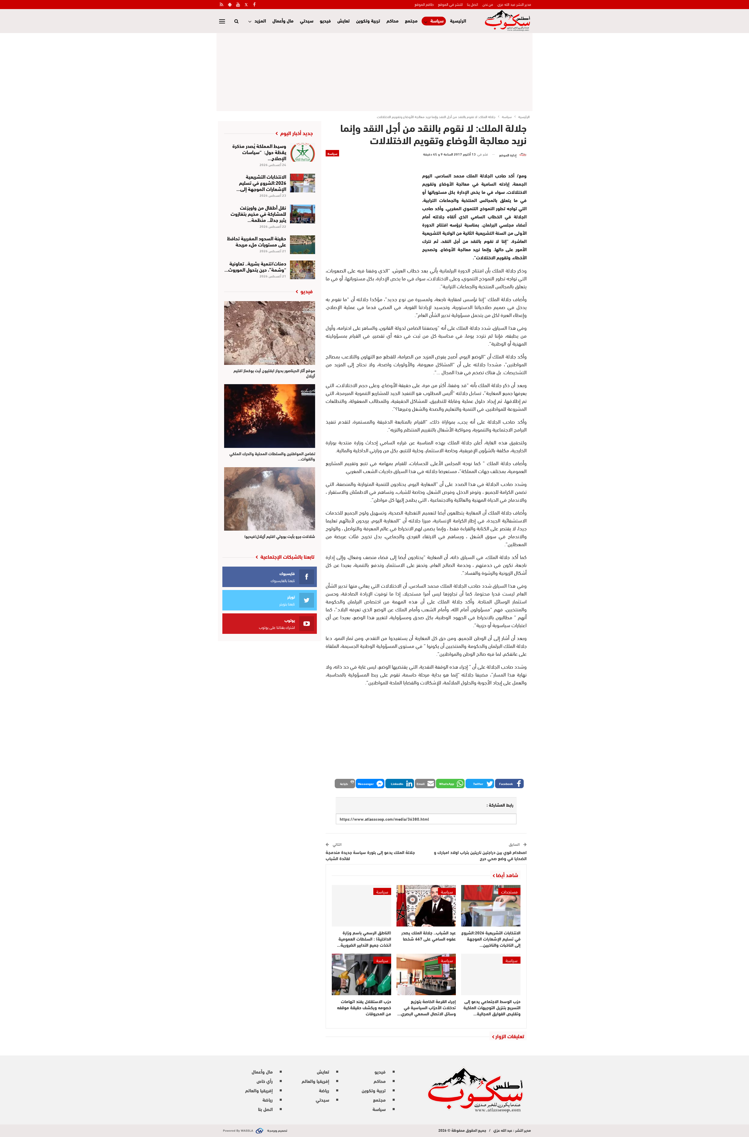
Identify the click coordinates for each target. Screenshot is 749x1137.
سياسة (437, 21)
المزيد (260, 20)
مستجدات (509, 891)
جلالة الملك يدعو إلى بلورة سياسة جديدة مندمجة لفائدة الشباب (370, 855)
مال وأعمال (282, 20)
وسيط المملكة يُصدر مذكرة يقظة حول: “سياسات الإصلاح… (259, 151)
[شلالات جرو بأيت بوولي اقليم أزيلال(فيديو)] (269, 499)
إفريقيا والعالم (315, 1080)
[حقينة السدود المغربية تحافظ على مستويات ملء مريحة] (302, 244)
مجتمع (411, 20)
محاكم (392, 20)
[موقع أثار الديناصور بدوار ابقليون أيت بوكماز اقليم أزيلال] (269, 333)
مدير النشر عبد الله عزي (514, 4)
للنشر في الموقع (450, 4)
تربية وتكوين (368, 20)
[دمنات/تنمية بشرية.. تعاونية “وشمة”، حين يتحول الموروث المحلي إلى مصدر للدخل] (302, 269)
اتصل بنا (472, 4)
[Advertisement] (374, 71)
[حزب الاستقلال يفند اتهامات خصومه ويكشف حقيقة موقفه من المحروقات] (361, 974)
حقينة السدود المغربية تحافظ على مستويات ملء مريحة (256, 241)
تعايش (343, 20)
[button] (509, 783)
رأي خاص (265, 1080)
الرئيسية (458, 20)
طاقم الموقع (424, 4)
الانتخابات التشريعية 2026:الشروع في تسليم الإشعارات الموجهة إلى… (261, 182)
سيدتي (306, 20)
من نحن (487, 4)
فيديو (325, 20)
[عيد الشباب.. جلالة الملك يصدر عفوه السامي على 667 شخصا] (426, 905)
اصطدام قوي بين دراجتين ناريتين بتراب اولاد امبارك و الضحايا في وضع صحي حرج (480, 855)
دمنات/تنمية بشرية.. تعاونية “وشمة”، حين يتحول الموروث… (255, 266)
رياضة (324, 1090)
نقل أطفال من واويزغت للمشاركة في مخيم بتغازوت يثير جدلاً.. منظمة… (258, 213)
